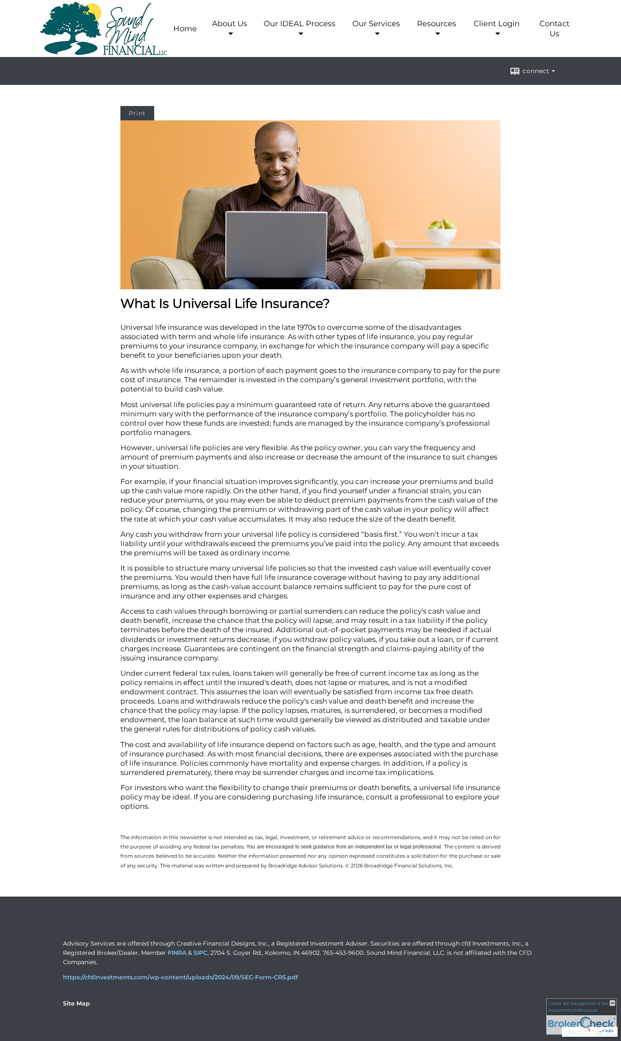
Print (137, 113)
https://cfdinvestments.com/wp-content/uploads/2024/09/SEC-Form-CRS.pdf (180, 977)
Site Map (76, 1003)
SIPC (200, 953)
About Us (229, 23)
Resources (436, 23)
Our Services (376, 23)
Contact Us (554, 28)
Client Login (497, 23)
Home (185, 28)
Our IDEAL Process (299, 23)
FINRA (177, 953)
